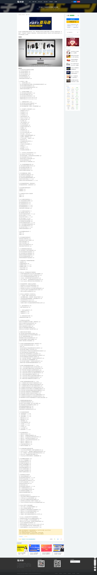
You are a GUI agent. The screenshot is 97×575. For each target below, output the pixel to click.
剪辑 (73, 92)
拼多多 (69, 99)
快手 (77, 95)
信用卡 (69, 90)
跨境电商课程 (42, 570)
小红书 (69, 95)
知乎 (73, 104)
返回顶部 (78, 573)
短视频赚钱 (68, 105)
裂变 (68, 107)
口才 (73, 93)
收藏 (20, 539)
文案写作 (77, 99)
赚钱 (68, 108)
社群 (73, 105)
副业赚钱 (68, 93)
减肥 (68, 92)
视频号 (73, 107)
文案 (73, 99)
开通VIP (56, 1)
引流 (73, 95)
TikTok (77, 87)
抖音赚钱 (73, 98)
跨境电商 (50, 1)
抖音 (73, 96)
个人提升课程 (47, 570)
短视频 (77, 104)
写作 (77, 90)
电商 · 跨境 (39, 8)
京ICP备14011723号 (37, 573)
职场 (77, 105)
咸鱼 (77, 93)
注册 (79, 1)
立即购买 (73, 19)
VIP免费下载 (73, 21)
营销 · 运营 (40, 1)
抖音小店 (77, 96)
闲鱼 (77, 108)
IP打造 (69, 87)
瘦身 (73, 102)
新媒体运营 (38, 570)
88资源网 (26, 573)
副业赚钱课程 (34, 570)
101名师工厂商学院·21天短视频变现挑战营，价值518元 (75, 73)
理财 (77, 101)
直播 (77, 102)
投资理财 (68, 96)
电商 (68, 102)
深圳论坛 (26, 570)
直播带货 (68, 104)
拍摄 (77, 98)
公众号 (73, 90)
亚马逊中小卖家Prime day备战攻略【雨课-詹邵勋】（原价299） (34, 554)
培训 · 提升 (45, 1)
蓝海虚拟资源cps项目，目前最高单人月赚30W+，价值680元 (75, 61)
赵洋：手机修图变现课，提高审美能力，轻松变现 (75, 77)
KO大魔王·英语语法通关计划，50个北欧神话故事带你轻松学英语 (75, 57)
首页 (30, 1)
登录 (75, 1)
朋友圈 (69, 101)
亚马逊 (73, 89)
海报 (24, 539)
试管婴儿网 (22, 570)
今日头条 (77, 89)
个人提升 (68, 89)
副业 (77, 92)
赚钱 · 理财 (34, 1)
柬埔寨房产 (29, 570)
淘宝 (73, 101)
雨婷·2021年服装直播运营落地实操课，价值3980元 (75, 82)
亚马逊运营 (21, 536)
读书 (77, 107)
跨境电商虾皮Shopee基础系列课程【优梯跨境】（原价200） (46, 554)
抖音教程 (68, 98)
